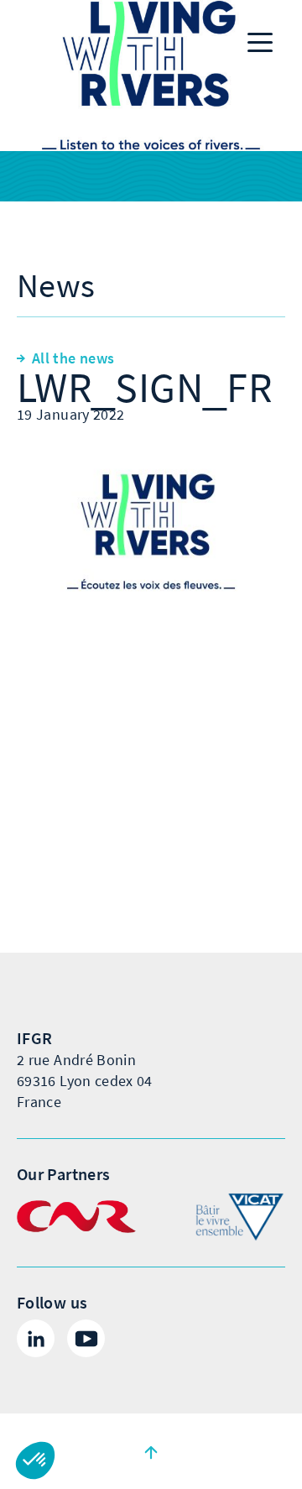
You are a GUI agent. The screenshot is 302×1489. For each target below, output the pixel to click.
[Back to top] (151, 1451)
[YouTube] (86, 1338)
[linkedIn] (36, 1338)
